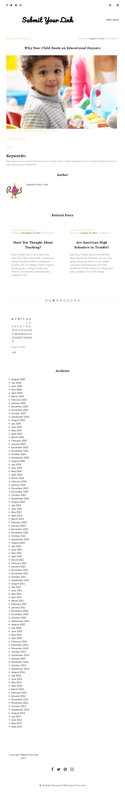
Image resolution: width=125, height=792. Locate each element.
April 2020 (16, 638)
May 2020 (16, 634)
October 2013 (18, 706)
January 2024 (18, 484)
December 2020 (19, 610)
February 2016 (19, 641)
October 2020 (18, 617)
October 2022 (18, 535)
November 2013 (19, 702)
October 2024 (18, 454)
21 (24, 333)
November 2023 (19, 491)
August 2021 (18, 583)
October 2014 (18, 665)
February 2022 (19, 563)
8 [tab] (71, 300)
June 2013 (16, 719)
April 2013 (16, 726)
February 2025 (19, 440)
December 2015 (19, 644)
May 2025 (16, 430)
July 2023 (16, 505)
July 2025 (16, 423)
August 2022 (18, 542)
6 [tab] (64, 300)
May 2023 (16, 512)
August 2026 (18, 379)
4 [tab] (57, 300)
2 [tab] (50, 300)
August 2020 (18, 624)
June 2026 (16, 386)
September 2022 (20, 539)
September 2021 (20, 580)
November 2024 (19, 450)
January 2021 (18, 607)
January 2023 (18, 525)
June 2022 (16, 549)
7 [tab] (68, 300)
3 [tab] (54, 300)
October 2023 (18, 495)
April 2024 (16, 474)
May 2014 (16, 682)
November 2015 (19, 648)
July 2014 (16, 675)
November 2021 (19, 573)
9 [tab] (75, 300)
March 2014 (17, 689)
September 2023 (20, 498)
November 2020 (19, 614)
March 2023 (17, 518)
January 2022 (18, 566)
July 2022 (16, 546)
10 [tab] (79, 300)
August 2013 (18, 713)
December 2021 (19, 570)
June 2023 (16, 508)
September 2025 (20, 416)
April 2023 (16, 515)
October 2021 (18, 576)
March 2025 (17, 437)
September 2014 (20, 668)
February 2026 (19, 399)
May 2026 (16, 389)
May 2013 (16, 723)
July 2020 (16, 627)
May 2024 (16, 471)
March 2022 (17, 559)
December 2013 (19, 699)
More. (9, 146)
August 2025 (18, 420)
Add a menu (112, 19)
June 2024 (16, 467)
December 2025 (19, 406)
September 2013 (20, 709)
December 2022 (19, 529)
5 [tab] (61, 300)
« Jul (13, 352)
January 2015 (18, 658)
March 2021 (17, 600)
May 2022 (16, 553)
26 (18, 337)
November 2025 (19, 409)
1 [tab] (46, 300)
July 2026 (16, 382)
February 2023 (19, 522)
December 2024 (19, 447)
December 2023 (19, 488)
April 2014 (16, 685)
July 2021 (16, 587)
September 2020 (20, 621)
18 (15, 333)
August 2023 (18, 501)
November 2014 (19, 661)
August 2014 (18, 672)
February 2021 (19, 604)
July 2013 (16, 716)
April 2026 (16, 392)
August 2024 (18, 461)
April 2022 (16, 556)
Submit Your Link (47, 20)
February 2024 (19, 481)
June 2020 (16, 631)
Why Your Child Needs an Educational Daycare (31, 130)
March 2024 (17, 478)
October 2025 (18, 413)
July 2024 (16, 464)
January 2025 (18, 444)
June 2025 (16, 427)
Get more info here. (16, 138)
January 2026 (18, 403)
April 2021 (16, 597)
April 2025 (16, 433)
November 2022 (19, 532)
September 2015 (20, 655)
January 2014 (18, 696)
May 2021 (16, 593)
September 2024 (20, 457)
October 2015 (18, 651)
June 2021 (16, 590)
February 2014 (19, 692)
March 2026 (17, 396)
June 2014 (16, 679)
